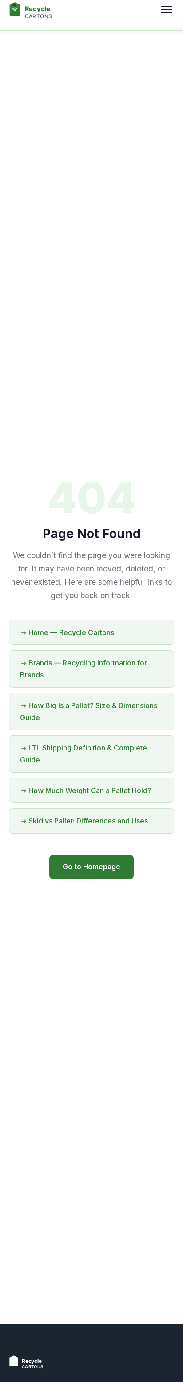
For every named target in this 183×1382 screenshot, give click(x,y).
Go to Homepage (91, 867)
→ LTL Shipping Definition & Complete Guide (83, 753)
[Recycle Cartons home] (49, 1367)
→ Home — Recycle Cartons (67, 632)
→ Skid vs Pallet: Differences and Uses (84, 820)
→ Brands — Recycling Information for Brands (83, 668)
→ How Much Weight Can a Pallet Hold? (85, 790)
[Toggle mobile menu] (166, 9)
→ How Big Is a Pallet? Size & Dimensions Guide (88, 711)
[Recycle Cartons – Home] (58, 10)
